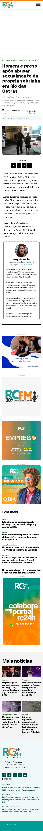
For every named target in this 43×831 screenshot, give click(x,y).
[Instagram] (9, 775)
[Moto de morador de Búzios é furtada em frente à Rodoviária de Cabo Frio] (11, 706)
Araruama (5, 519)
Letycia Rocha (21, 259)
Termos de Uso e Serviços (14, 765)
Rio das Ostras (30, 61)
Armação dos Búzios (9, 545)
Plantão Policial (17, 61)
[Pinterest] (24, 165)
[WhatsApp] (29, 165)
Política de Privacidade (13, 762)
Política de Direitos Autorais (15, 767)
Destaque (6, 61)
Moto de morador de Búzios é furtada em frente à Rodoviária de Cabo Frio (11, 722)
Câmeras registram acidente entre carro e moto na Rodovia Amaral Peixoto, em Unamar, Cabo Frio (19, 560)
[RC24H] (8, 5)
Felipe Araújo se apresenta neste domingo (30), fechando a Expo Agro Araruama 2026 (20, 524)
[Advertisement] (21, 32)
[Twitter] (19, 165)
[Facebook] (13, 165)
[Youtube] (25, 775)
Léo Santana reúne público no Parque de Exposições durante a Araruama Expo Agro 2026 (20, 537)
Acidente (5, 555)
